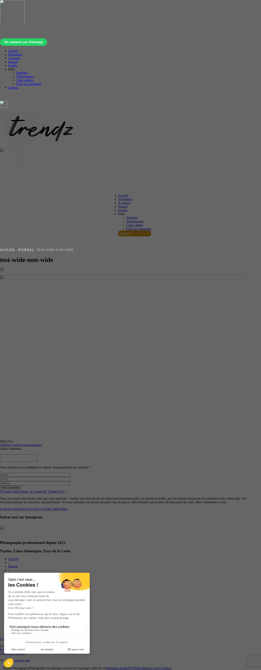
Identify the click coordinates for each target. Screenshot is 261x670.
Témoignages (25, 76)
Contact (13, 87)
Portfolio (22, 73)
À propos (14, 58)
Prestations (15, 54)
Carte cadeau (24, 80)
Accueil (13, 51)
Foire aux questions (28, 84)
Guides (12, 65)
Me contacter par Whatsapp (23, 42)
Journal (13, 62)
